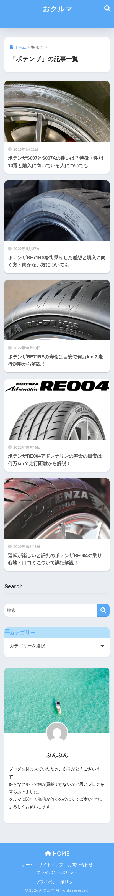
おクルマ (58, 8)
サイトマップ (50, 864)
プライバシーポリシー (57, 872)
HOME (60, 853)
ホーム (28, 864)
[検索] (103, 610)
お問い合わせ (80, 864)
